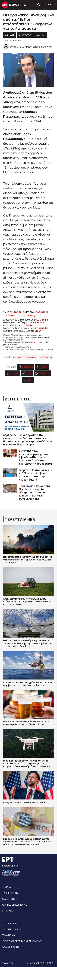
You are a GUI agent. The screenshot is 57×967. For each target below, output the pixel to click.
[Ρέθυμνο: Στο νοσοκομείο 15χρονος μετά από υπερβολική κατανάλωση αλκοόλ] (28, 704)
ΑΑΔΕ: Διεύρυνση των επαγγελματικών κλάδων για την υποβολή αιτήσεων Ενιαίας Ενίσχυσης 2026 (27, 601)
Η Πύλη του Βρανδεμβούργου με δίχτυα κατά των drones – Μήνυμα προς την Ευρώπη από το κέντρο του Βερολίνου (28, 643)
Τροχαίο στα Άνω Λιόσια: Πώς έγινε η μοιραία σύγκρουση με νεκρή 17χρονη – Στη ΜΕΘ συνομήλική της (35, 492)
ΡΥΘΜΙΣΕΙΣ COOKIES (12, 946)
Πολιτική (40, 34)
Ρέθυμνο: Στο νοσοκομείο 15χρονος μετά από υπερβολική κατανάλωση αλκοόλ (26, 723)
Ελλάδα (39, 312)
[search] (38, 4)
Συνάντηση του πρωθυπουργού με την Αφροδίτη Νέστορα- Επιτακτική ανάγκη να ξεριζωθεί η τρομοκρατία (35, 457)
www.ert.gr (7, 962)
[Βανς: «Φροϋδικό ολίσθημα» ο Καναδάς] (28, 785)
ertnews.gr (30, 342)
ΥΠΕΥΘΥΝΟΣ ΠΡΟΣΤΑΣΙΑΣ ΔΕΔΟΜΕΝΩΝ (22, 941)
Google (44, 319)
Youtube (43, 327)
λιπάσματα (46, 356)
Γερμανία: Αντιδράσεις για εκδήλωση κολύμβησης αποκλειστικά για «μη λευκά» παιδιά (35, 474)
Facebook (38, 322)
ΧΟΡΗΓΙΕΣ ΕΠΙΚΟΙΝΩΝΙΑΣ (14, 904)
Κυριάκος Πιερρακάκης (24, 356)
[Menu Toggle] (25, 4)
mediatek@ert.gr (10, 865)
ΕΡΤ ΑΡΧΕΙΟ (7, 910)
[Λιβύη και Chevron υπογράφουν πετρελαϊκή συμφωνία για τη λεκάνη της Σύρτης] (28, 665)
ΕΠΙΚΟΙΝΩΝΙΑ (8, 935)
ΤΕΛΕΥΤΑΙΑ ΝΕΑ (20, 519)
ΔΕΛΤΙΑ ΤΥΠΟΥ (9, 898)
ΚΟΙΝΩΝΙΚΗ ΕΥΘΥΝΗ (12, 929)
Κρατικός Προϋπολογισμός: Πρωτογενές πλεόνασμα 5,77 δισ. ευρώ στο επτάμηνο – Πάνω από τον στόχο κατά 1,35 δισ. (27, 841)
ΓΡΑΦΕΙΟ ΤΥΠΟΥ (10, 892)
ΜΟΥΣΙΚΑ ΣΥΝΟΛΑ (11, 923)
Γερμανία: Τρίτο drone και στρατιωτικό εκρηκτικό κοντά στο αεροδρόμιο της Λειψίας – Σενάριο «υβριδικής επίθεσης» (26, 763)
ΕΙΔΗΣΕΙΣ (9, 34)
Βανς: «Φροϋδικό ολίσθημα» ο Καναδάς (25, 802)
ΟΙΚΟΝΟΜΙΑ (24, 34)
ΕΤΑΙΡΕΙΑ (6, 887)
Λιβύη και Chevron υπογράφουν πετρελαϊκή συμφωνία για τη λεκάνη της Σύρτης (28, 684)
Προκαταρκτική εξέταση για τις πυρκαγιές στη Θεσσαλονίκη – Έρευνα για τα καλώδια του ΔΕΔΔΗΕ (27, 559)
